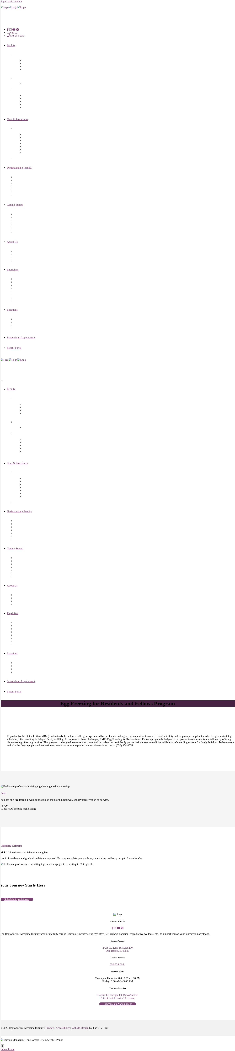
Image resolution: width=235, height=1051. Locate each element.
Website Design (80, 1027)
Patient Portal (107, 998)
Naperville (103, 995)
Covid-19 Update (125, 998)
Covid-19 (12, 32)
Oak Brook (124, 995)
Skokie (134, 995)
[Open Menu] (1, 380)
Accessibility (63, 1027)
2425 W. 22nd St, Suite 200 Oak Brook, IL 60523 (118, 949)
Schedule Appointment (16, 899)
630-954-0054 (17, 35)
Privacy (50, 1027)
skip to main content (11, 1)
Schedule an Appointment (118, 1003)
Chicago (113, 995)
